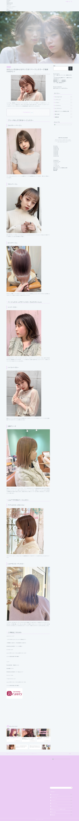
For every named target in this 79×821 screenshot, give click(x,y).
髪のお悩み (63, 114)
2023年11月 (56, 149)
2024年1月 (55, 147)
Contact (8, 0)
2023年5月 (55, 152)
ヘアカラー (63, 102)
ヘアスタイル (63, 105)
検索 (54, 65)
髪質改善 (63, 117)
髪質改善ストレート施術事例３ (59, 81)
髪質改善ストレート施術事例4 (59, 80)
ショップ (8, 5)
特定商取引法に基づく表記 (12, 10)
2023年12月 (56, 148)
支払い (8, 9)
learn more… (65, 142)
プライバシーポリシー (11, 6)
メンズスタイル (63, 108)
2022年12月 (56, 156)
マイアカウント (10, 8)
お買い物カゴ (9, 4)
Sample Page (10, 2)
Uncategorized (63, 96)
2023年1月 (55, 154)
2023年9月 (55, 151)
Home (8, 1)
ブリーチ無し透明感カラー (58, 82)
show (32, 112)
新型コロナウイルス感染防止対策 (63, 111)
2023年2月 (55, 153)
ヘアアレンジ (63, 99)
